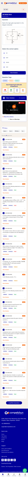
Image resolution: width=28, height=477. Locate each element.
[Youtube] (8, 460)
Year (23, 131)
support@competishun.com (8, 426)
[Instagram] (5, 460)
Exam (11, 131)
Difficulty (17, 131)
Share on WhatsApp (15, 119)
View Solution (14, 72)
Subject (5, 131)
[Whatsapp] (11, 460)
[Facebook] (2, 460)
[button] (25, 470)
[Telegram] (14, 460)
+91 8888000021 (5, 423)
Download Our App (6, 463)
